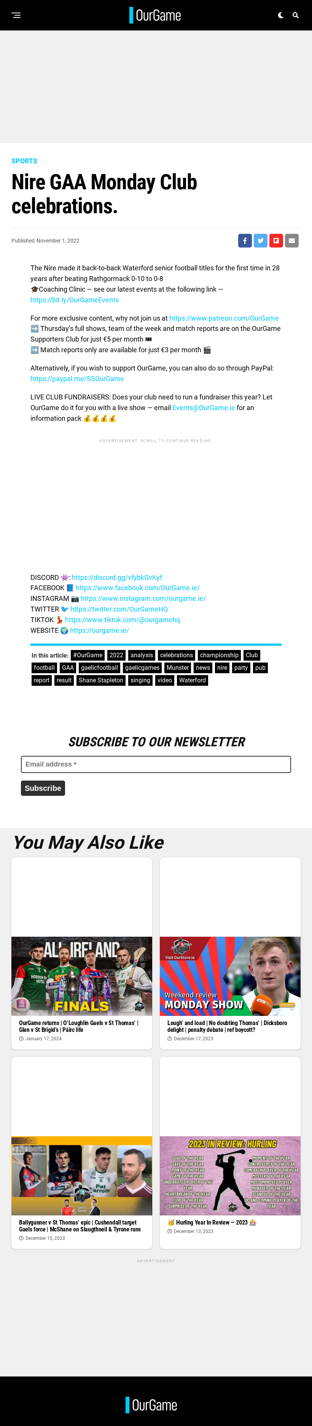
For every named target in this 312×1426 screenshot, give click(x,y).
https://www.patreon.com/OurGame (224, 318)
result (64, 680)
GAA (68, 667)
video (165, 680)
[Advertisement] (156, 83)
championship (219, 655)
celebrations (176, 655)
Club (252, 655)
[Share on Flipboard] (276, 241)
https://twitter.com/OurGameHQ (119, 609)
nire (222, 667)
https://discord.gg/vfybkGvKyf (117, 577)
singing (140, 680)
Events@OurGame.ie (203, 408)
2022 (116, 655)
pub (260, 667)
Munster (178, 667)
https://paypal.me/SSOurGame (77, 379)
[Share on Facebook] (245, 241)
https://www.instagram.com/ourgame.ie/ (143, 598)
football (44, 667)
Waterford (192, 680)
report (41, 680)
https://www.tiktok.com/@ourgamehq (122, 620)
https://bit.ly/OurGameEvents (74, 300)
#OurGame (87, 655)
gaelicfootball (99, 667)
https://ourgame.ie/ (99, 630)
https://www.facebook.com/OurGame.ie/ (138, 588)
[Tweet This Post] (260, 241)
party (241, 667)
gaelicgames (142, 667)
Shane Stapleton (101, 680)
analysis (142, 655)
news (203, 667)
